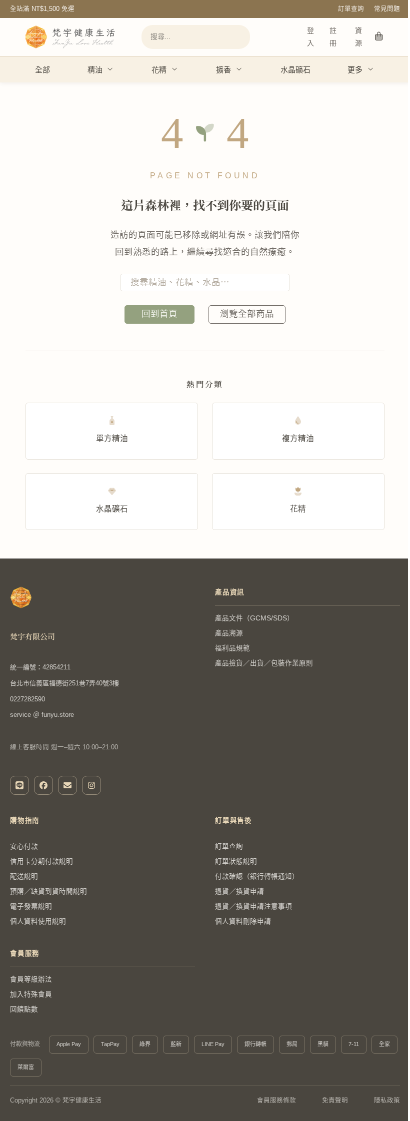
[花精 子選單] (174, 69)
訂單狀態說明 (236, 861)
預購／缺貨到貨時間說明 (48, 891)
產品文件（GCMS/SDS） (254, 618)
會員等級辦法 (31, 979)
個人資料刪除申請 (243, 921)
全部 (42, 69)
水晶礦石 (295, 69)
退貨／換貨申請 (239, 891)
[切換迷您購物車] (379, 36)
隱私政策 (387, 1100)
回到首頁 (160, 314)
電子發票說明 (31, 906)
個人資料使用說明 (38, 921)
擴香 (223, 69)
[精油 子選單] (110, 69)
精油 (95, 69)
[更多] (370, 69)
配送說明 (24, 876)
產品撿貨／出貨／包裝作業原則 (264, 663)
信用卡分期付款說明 (41, 861)
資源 (358, 36)
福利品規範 (232, 648)
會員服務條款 (276, 1100)
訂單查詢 (351, 8)
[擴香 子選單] (239, 69)
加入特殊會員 (31, 994)
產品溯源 (229, 633)
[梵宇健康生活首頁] (21, 597)
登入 (310, 36)
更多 (355, 69)
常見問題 (387, 8)
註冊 (333, 36)
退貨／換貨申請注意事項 (253, 906)
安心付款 (24, 846)
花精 (159, 69)
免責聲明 (335, 1100)
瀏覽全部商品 (247, 314)
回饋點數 (24, 1009)
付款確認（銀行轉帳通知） (257, 876)
